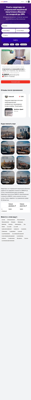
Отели (12, 44)
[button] (15, 56)
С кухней (9, 226)
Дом (25, 224)
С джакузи (16, 228)
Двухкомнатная (21, 219)
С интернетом (20, 235)
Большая (13, 221)
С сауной (20, 231)
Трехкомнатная (5, 221)
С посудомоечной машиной (8, 235)
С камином (23, 228)
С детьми (4, 238)
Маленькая (20, 221)
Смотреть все (15, 82)
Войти (22, 1)
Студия (3, 219)
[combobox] (15, 26)
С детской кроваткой (7, 228)
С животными (11, 238)
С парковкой (12, 231)
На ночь (26, 238)
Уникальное (23, 44)
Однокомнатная (11, 219)
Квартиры (6, 44)
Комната (10, 224)
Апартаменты (18, 224)
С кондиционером (6, 233)
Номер (3, 226)
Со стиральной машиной (18, 233)
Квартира (4, 224)
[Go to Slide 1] (15, 63)
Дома (17, 44)
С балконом (4, 231)
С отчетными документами (8, 240)
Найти (15, 40)
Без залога (19, 238)
